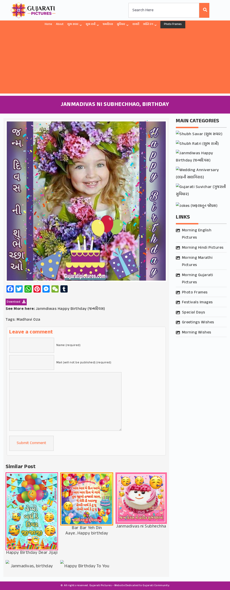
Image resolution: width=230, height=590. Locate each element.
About (60, 24)
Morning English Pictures (197, 234)
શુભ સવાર (72, 24)
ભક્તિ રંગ (148, 24)
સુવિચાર (121, 24)
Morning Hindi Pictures (203, 248)
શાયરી (136, 24)
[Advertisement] (115, 62)
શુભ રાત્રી (90, 24)
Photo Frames (173, 24)
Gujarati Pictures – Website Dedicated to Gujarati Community (129, 585)
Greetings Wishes (198, 322)
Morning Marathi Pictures (197, 261)
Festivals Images (197, 302)
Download (14, 302)
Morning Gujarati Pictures (197, 279)
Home (48, 24)
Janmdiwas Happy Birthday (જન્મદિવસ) (70, 309)
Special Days (193, 312)
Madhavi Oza (28, 320)
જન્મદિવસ (108, 24)
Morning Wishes (196, 332)
